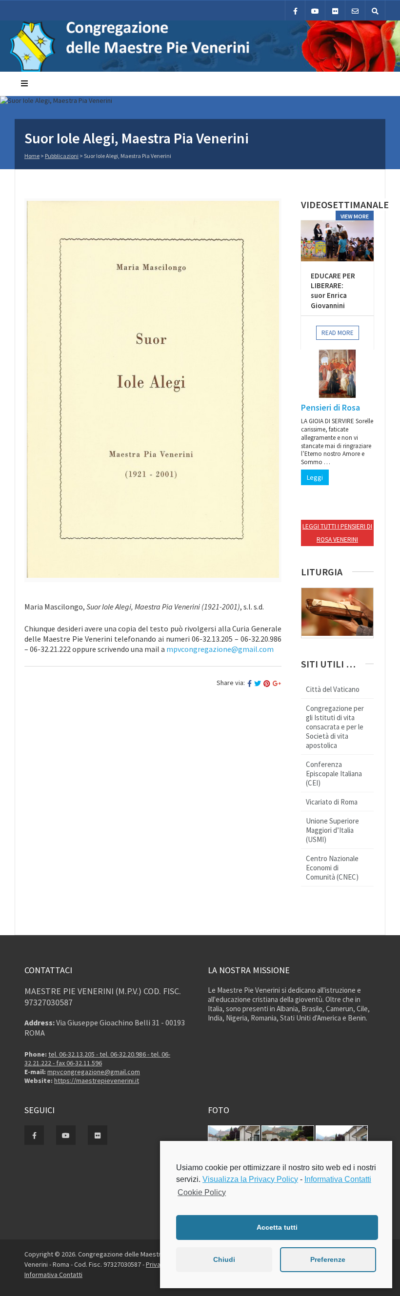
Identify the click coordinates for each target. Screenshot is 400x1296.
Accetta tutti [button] (277, 1227)
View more (354, 216)
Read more (337, 333)
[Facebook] (295, 10)
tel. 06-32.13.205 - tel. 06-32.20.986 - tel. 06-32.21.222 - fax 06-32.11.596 (97, 1058)
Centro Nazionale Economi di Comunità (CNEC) (332, 868)
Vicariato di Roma (332, 801)
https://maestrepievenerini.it (96, 1080)
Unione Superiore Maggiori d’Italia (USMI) (332, 830)
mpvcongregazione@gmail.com (93, 1071)
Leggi (315, 477)
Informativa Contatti (53, 1274)
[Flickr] (335, 10)
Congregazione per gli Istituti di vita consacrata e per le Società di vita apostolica (335, 727)
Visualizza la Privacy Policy (250, 1179)
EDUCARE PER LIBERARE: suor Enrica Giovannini (333, 290)
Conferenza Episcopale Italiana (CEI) (334, 773)
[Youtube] (315, 10)
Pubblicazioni (62, 155)
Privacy (157, 1264)
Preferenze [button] (327, 1259)
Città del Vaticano (333, 689)
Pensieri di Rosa (330, 407)
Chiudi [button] (224, 1259)
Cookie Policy (202, 1192)
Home (32, 155)
